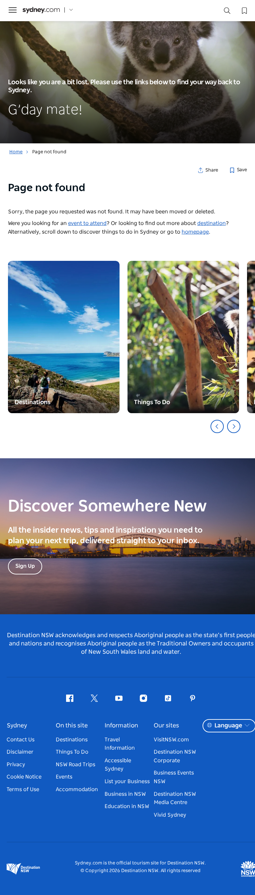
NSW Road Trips (75, 764)
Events (64, 777)
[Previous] (217, 426)
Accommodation (77, 789)
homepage (195, 232)
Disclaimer (20, 752)
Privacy (16, 764)
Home (16, 152)
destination (211, 223)
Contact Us (21, 739)
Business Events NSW (174, 777)
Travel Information (120, 744)
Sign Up (25, 566)
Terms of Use (23, 789)
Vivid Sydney (170, 815)
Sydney (17, 726)
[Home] (41, 10)
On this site (72, 726)
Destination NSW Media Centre (175, 798)
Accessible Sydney (118, 765)
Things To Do (72, 752)
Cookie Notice (24, 777)
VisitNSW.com (171, 739)
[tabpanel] (127, 71)
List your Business (127, 781)
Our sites (166, 726)
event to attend (87, 223)
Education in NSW (127, 806)
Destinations (72, 739)
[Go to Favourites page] (243, 10)
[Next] (233, 426)
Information (121, 726)
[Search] (227, 12)
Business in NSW (125, 794)
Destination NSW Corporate (175, 756)
